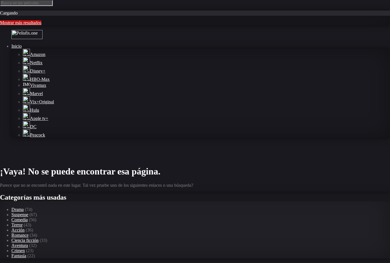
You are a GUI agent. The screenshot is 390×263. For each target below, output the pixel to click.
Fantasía (18, 255)
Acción (18, 230)
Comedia (19, 219)
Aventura (19, 245)
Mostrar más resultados (20, 22)
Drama (17, 209)
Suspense (19, 214)
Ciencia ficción (25, 240)
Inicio (16, 46)
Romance (20, 235)
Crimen (18, 250)
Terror (17, 224)
